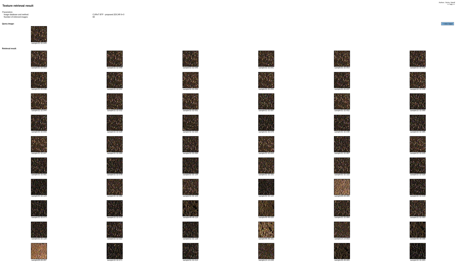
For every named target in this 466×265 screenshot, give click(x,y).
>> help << (451, 4)
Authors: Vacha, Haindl (447, 2)
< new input (448, 24)
